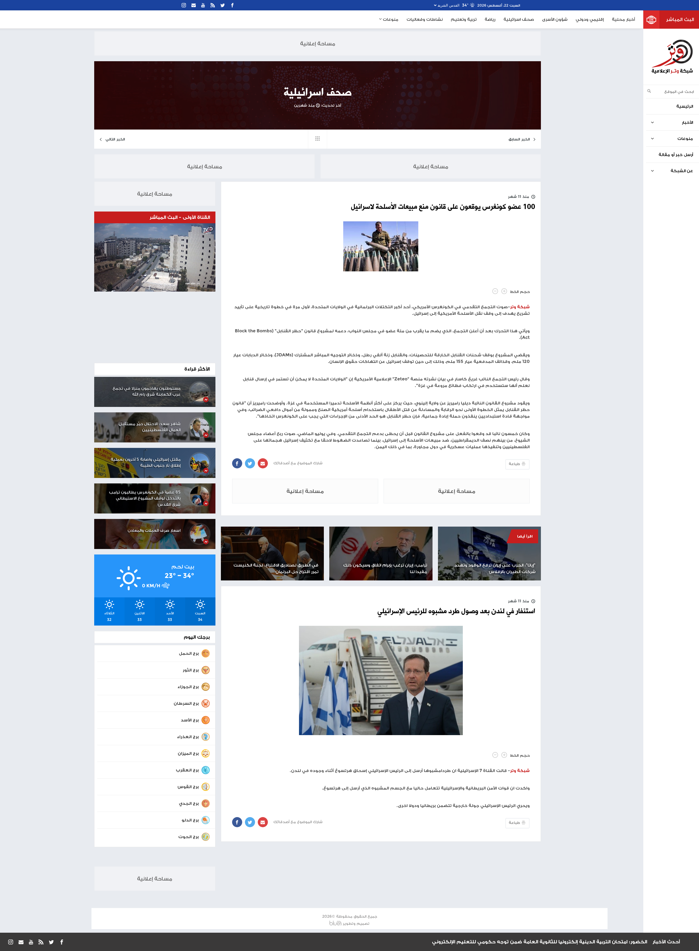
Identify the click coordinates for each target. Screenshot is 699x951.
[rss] (213, 5)
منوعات (390, 19)
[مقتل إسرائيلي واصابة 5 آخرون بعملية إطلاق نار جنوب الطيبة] (199, 462)
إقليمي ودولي (590, 19)
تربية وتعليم (463, 19)
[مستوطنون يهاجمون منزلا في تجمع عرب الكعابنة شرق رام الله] (199, 391)
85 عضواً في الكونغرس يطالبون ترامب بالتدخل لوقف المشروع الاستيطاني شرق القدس (144, 498)
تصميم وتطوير (356, 923)
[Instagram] (184, 5)
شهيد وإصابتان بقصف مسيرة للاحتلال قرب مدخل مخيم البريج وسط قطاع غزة (557, 942)
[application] (154, 257)
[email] (194, 5)
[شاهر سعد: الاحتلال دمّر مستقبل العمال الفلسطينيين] (199, 427)
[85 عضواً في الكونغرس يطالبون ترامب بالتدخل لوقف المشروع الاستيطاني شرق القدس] (199, 495)
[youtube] (203, 5)
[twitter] (222, 5)
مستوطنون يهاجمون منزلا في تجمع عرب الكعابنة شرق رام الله (146, 391)
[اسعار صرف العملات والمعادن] (199, 534)
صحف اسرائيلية (518, 19)
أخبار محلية (623, 19)
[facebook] (232, 5)
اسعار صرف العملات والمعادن (154, 530)
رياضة (490, 19)
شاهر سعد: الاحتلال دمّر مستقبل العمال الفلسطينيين (149, 427)
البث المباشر (680, 19)
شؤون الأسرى (554, 19)
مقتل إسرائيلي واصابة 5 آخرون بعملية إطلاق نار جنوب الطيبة (145, 462)
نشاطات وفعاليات (425, 19)
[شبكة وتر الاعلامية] (672, 57)
